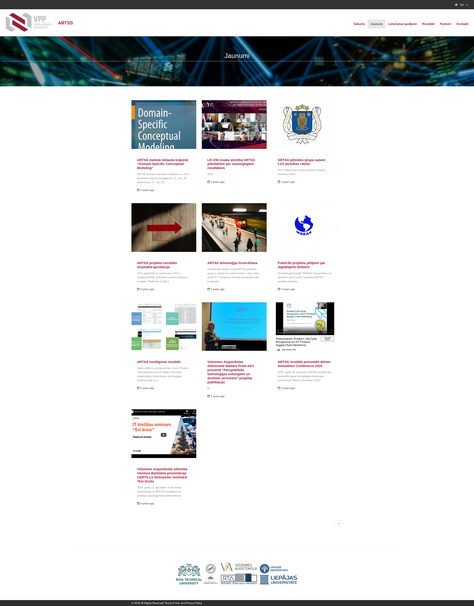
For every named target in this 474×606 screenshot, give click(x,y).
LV (466, 4)
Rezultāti (428, 24)
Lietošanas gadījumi (402, 24)
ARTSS (65, 22)
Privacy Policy (194, 603)
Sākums (359, 24)
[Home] (30, 23)
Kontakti (462, 24)
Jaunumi (376, 24)
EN (462, 4)
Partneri (445, 24)
